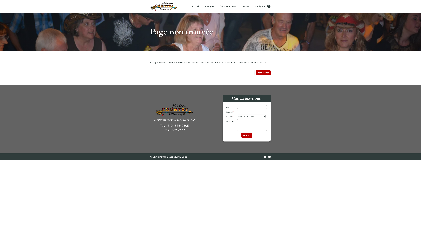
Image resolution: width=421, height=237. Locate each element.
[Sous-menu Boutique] (264, 6)
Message (230, 121)
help (269, 6)
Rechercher (263, 73)
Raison (229, 116)
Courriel (229, 112)
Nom (228, 107)
